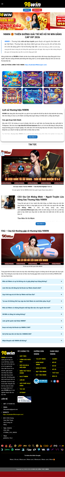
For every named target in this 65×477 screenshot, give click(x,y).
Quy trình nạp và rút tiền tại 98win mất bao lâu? (18, 300)
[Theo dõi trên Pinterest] (57, 386)
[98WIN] (32, 4)
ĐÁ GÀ (54, 375)
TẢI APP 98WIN (41, 364)
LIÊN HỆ (22, 385)
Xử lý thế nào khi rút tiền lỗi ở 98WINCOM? (16, 339)
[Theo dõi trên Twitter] (54, 386)
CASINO (54, 364)
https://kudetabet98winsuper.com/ (36, 70)
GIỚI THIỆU (23, 361)
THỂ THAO (55, 378)
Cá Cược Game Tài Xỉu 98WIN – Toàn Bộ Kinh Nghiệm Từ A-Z (32, 192)
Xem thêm (32, 142)
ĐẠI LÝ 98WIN (24, 382)
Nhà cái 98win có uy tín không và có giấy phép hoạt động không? (24, 287)
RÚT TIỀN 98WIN (41, 380)
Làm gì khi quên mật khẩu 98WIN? (14, 326)
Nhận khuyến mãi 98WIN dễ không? (14, 346)
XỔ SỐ (54, 371)
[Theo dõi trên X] (51, 386)
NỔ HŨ (54, 368)
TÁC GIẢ (22, 394)
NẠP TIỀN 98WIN (41, 377)
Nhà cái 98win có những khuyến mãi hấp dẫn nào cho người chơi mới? (26, 313)
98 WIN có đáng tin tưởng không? (13, 320)
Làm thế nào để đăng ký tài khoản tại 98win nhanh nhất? (21, 293)
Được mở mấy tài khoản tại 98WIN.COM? (16, 333)
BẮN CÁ (54, 382)
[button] (2, 4)
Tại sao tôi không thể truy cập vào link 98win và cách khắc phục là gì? (26, 306)
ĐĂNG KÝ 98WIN (41, 373)
